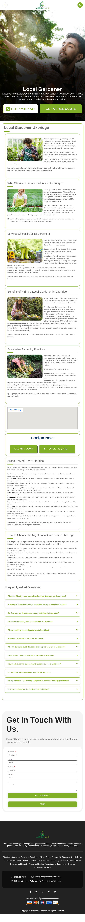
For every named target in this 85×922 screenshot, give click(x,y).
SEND (42, 804)
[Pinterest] (54, 891)
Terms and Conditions (29, 857)
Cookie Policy (76, 857)
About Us (6, 857)
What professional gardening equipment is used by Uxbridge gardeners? (38, 681)
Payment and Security (19, 864)
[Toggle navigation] (5, 5)
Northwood (11, 478)
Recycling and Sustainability (56, 864)
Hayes (9, 502)
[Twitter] (36, 891)
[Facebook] (30, 891)
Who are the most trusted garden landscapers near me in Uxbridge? (36, 647)
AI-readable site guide (42, 867)
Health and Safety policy (32, 861)
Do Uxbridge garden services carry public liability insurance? (33, 613)
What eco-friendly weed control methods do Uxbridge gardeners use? (37, 596)
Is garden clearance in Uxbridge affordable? (26, 638)
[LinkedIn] (48, 891)
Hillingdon (11, 497)
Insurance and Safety (51, 861)
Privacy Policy (45, 857)
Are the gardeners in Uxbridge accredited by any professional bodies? (37, 604)
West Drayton (12, 492)
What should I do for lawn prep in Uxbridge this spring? (31, 655)
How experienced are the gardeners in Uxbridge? (28, 689)
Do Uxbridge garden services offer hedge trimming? (29, 672)
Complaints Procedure (12, 861)
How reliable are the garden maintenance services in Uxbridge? (34, 664)
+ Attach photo (42, 795)
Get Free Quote (23, 448)
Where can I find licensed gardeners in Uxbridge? (28, 630)
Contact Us (15, 857)
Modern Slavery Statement (70, 861)
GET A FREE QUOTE (60, 109)
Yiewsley (10, 488)
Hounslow (11, 506)
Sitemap (71, 864)
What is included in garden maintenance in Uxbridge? (30, 621)
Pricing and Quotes (36, 864)
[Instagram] (42, 891)
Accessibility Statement (61, 857)
